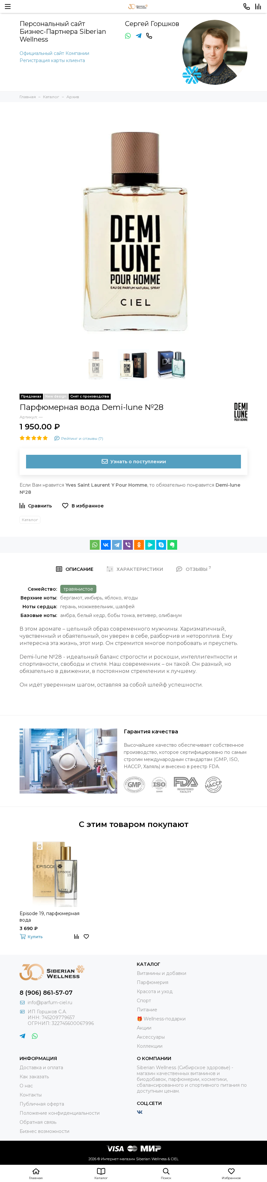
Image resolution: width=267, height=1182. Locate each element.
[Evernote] (172, 545)
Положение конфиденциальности (60, 1113)
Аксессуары (151, 1037)
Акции (144, 1028)
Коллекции (149, 1046)
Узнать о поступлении (138, 462)
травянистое (78, 589)
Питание (147, 1010)
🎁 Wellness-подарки (161, 1019)
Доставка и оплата (41, 1067)
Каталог (30, 519)
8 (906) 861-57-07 (46, 992)
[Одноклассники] (139, 545)
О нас (26, 1086)
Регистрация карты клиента (52, 60)
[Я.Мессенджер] (150, 545)
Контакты (31, 1095)
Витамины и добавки (161, 973)
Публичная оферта (42, 1104)
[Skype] (161, 545)
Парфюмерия (152, 982)
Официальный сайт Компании (54, 53)
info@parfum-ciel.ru (50, 1002)
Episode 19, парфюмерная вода (49, 917)
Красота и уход (155, 991)
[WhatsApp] (95, 545)
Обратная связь (38, 1122)
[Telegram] (117, 545)
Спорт (144, 1001)
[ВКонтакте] (106, 545)
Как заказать (34, 1077)
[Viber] (128, 545)
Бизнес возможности (44, 1131)
